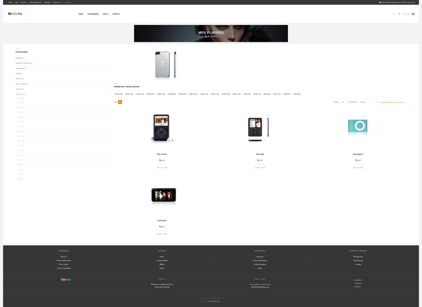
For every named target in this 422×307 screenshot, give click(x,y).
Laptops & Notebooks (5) (24, 63)
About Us (64, 257)
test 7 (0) (20, 169)
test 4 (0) (20, 155)
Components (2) (21, 68)
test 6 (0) (20, 164)
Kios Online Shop (214, 301)
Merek (162, 257)
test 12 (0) (21, 103)
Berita (260, 268)
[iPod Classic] (162, 129)
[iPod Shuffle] (358, 129)
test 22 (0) (21, 141)
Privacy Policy (64, 264)
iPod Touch (161, 221)
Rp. (68, 2)
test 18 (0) (21, 122)
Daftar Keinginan (260, 264)
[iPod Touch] (162, 195)
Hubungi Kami (358, 257)
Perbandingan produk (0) (392, 102)
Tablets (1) (19, 73)
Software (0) (20, 79)
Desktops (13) (20, 58)
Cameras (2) (20, 89)
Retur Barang (358, 261)
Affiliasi (162, 264)
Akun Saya (260, 257)
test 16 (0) (21, 112)
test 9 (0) (20, 179)
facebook (358, 280)
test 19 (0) (21, 126)
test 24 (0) (21, 150)
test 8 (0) (20, 174)
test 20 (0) (21, 131)
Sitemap (358, 264)
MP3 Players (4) (21, 94)
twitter (358, 283)
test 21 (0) (21, 136)
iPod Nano (260, 154)
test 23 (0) (21, 145)
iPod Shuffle (358, 154)
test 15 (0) (21, 107)
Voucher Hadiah (161, 261)
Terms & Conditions (64, 268)
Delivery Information (64, 261)
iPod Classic (162, 154)
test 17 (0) (21, 117)
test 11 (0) (21, 98)
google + (358, 286)
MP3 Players (213, 36)
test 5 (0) (20, 160)
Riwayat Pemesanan (260, 261)
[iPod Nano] (260, 129)
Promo (162, 268)
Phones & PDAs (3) (22, 84)
